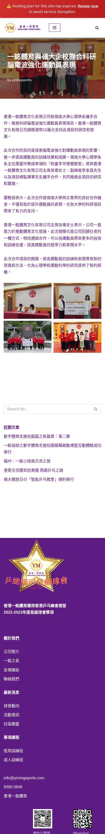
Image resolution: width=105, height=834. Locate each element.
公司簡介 (11, 652)
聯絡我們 (11, 679)
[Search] (97, 28)
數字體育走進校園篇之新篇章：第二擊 (37, 436)
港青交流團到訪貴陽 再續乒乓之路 (33, 470)
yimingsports (22, 80)
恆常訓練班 (13, 751)
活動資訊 (11, 715)
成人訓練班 (13, 760)
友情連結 (11, 670)
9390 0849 (13, 787)
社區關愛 (11, 724)
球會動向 (11, 706)
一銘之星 (11, 661)
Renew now (88, 6)
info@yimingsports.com (24, 778)
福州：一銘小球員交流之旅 (27, 461)
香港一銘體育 (15, 796)
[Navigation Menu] (54, 27)
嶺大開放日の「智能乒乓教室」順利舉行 (39, 479)
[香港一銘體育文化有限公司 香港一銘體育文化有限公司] (23, 27)
